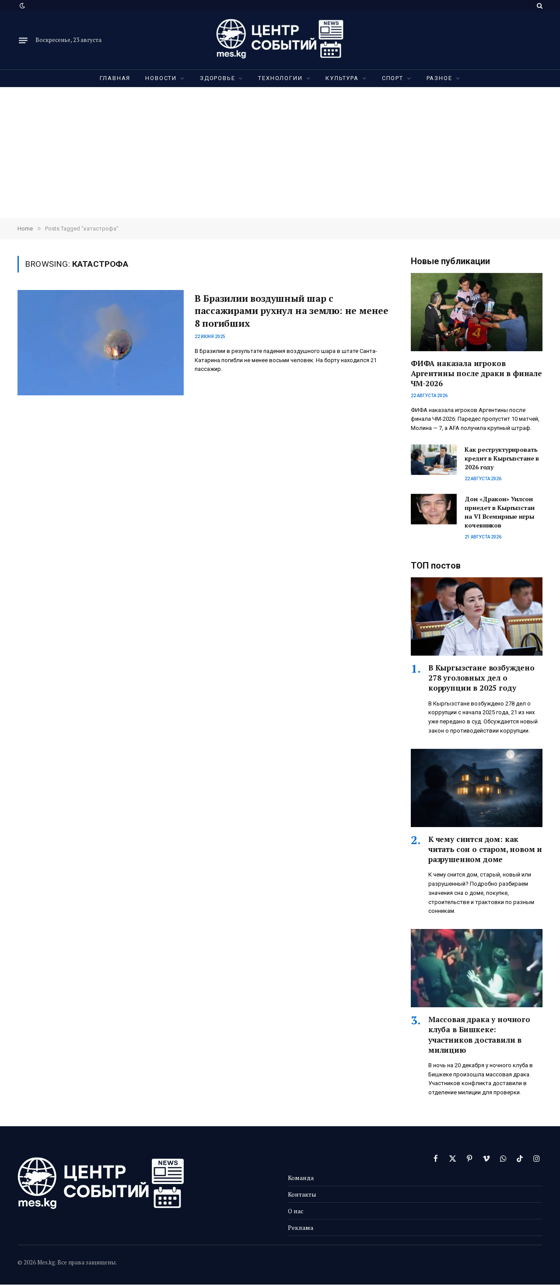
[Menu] (23, 40)
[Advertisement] (280, 152)
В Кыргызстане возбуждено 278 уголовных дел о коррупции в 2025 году (481, 678)
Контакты (302, 1194)
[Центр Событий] (280, 40)
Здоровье (217, 78)
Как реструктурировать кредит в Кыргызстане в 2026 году (502, 458)
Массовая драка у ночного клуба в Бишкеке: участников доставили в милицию (479, 1034)
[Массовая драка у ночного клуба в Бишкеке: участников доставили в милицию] (476, 968)
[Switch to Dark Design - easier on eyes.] (21, 6)
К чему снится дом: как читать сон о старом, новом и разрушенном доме (485, 849)
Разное (439, 78)
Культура (342, 78)
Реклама (300, 1227)
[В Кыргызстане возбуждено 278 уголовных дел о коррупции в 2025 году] (476, 616)
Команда (301, 1177)
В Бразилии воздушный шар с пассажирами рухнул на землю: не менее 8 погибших (291, 310)
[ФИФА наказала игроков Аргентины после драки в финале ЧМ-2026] (476, 312)
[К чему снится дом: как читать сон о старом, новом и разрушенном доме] (476, 788)
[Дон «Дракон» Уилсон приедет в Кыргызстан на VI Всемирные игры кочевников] (434, 509)
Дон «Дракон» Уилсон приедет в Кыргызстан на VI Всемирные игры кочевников (499, 512)
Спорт (392, 78)
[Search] (538, 5)
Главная (115, 78)
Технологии (280, 78)
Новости (161, 78)
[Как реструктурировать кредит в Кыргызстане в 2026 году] (434, 459)
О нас (296, 1211)
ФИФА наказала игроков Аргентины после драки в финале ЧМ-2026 (476, 373)
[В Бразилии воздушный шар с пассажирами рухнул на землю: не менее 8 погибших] (101, 342)
